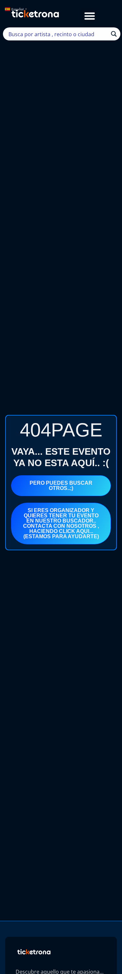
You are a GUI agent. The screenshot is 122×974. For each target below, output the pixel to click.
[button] (89, 15)
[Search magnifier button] (113, 33)
